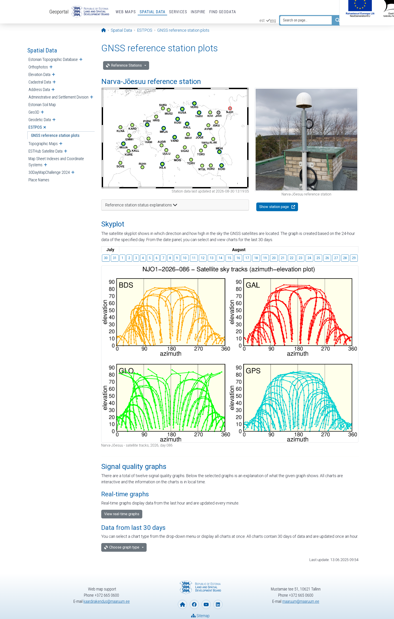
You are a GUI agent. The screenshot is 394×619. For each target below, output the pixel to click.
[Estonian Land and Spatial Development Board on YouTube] (206, 604)
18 (256, 258)
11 (194, 258)
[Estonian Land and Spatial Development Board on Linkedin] (218, 604)
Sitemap (203, 615)
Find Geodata (222, 11)
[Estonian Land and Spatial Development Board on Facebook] (194, 604)
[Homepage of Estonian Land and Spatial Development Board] (182, 604)
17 (247, 258)
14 (220, 258)
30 (106, 258)
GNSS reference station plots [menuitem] (55, 135)
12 (203, 258)
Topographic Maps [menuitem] (43, 143)
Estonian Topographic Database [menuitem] (53, 59)
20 (274, 258)
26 (327, 258)
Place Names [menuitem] (39, 179)
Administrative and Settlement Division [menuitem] (58, 97)
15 (229, 258)
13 (211, 258)
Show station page (274, 207)
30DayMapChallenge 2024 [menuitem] (49, 172)
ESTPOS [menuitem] (35, 127)
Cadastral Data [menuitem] (40, 82)
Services (178, 11)
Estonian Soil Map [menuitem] (42, 104)
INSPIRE (198, 11)
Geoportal (59, 12)
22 (291, 258)
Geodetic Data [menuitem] (40, 119)
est (261, 20)
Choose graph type (124, 547)
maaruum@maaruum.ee (300, 601)
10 (185, 258)
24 (309, 258)
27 (336, 258)
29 (354, 258)
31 (115, 258)
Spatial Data (152, 11)
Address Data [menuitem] (39, 89)
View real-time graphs (121, 514)
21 (283, 258)
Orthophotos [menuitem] (38, 67)
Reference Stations (126, 65)
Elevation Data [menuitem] (39, 74)
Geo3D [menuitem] (34, 112)
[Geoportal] (89, 11)
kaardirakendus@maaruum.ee (106, 601)
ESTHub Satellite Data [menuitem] (45, 151)
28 (345, 258)
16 (238, 258)
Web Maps (126, 11)
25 (318, 258)
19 (265, 258)
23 (300, 258)
